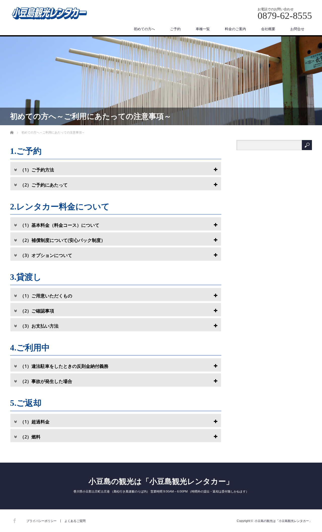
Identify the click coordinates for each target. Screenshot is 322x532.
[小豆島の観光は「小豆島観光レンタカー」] (49, 13)
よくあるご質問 (75, 520)
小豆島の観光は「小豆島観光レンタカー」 (161, 481)
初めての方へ (144, 29)
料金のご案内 (235, 29)
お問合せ (297, 29)
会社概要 (268, 29)
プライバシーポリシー (41, 520)
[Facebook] (14, 520)
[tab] (115, 168)
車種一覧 (203, 29)
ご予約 (175, 29)
